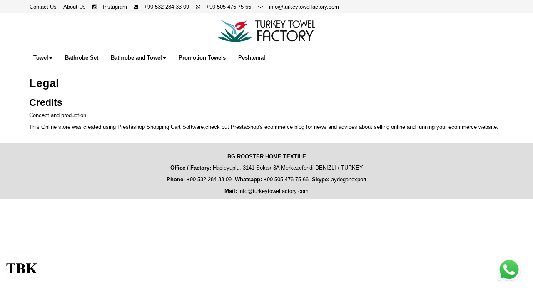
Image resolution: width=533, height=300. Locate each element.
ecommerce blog (284, 127)
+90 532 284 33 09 (166, 7)
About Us (74, 7)
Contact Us (43, 7)
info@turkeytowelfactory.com (303, 7)
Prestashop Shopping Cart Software (160, 127)
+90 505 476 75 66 (228, 7)
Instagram (115, 7)
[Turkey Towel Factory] (266, 31)
